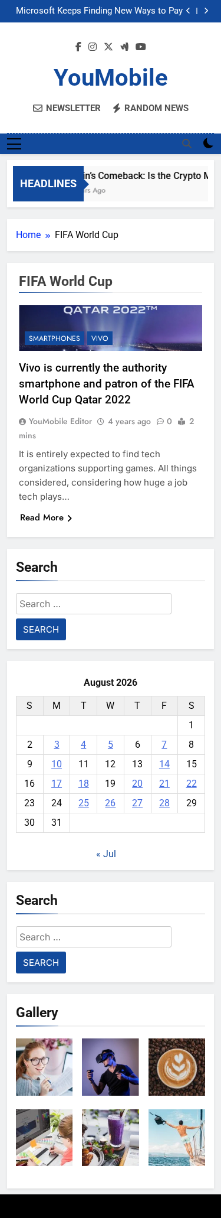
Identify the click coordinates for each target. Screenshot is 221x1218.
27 (137, 803)
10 (56, 764)
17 (56, 783)
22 (191, 783)
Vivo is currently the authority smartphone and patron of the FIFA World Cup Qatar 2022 (106, 383)
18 (83, 783)
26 (110, 803)
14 (164, 764)
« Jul (106, 853)
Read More (42, 517)
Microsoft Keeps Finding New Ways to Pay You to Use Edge (99, 11)
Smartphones (54, 338)
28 (164, 803)
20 (137, 783)
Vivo (99, 338)
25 (83, 803)
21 (164, 783)
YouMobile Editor (60, 421)
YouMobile (111, 78)
